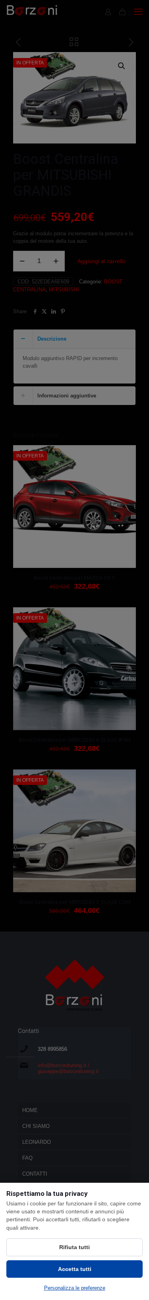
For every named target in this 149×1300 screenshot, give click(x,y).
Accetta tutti (74, 1269)
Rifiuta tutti (74, 1247)
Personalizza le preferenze (74, 1288)
